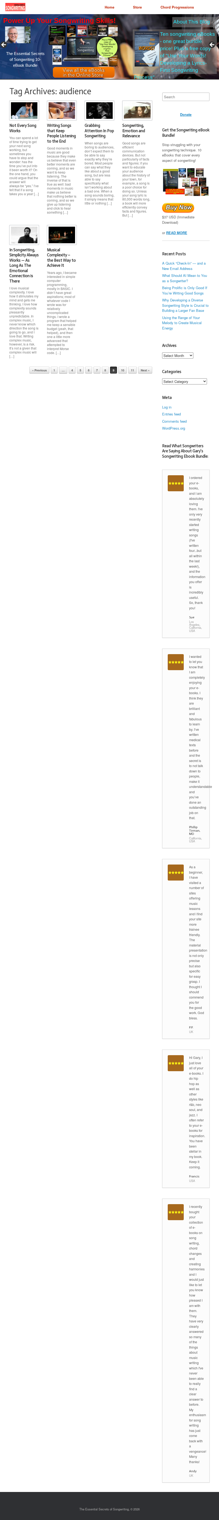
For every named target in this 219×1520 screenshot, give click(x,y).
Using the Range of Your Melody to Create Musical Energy (182, 323)
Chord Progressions (177, 7)
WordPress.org (173, 428)
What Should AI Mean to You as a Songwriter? (184, 278)
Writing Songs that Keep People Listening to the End (61, 133)
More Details (40, 49)
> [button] (212, 45)
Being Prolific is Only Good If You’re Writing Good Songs (184, 290)
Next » (145, 370)
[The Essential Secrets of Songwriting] (15, 7)
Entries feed (171, 414)
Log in (166, 407)
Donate (185, 114)
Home (109, 7)
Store (137, 7)
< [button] (4, 45)
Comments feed (174, 421)
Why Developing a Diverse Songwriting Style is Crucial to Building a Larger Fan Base (185, 305)
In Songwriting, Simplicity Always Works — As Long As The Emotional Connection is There (24, 266)
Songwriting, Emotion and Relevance (133, 130)
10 (122, 370)
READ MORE (176, 232)
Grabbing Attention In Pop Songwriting (99, 130)
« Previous (39, 370)
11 (132, 370)
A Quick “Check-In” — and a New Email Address (184, 266)
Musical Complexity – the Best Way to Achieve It (61, 258)
